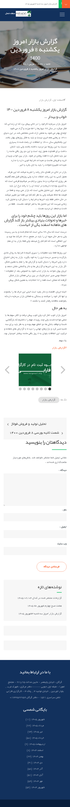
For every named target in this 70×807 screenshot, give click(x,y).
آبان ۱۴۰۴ (38, 775)
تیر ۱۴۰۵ (37, 732)
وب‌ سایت (62, 544)
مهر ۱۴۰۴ (38, 781)
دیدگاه (63, 470)
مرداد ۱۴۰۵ (38, 725)
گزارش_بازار (48, 400)
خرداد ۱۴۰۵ (38, 738)
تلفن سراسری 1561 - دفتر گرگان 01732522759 (35, 697)
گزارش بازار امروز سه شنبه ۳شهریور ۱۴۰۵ (40, 613)
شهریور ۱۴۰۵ (38, 719)
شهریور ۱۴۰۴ (38, 787)
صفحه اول (58, 100)
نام (64, 510)
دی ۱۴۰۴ (37, 762)
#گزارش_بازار (59, 348)
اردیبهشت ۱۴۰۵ (37, 744)
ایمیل (63, 527)
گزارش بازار (45, 100)
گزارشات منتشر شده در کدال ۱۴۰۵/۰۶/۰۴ (39, 598)
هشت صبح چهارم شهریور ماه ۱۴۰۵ (44, 606)
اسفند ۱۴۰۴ (37, 750)
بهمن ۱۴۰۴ (37, 756)
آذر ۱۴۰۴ (38, 769)
